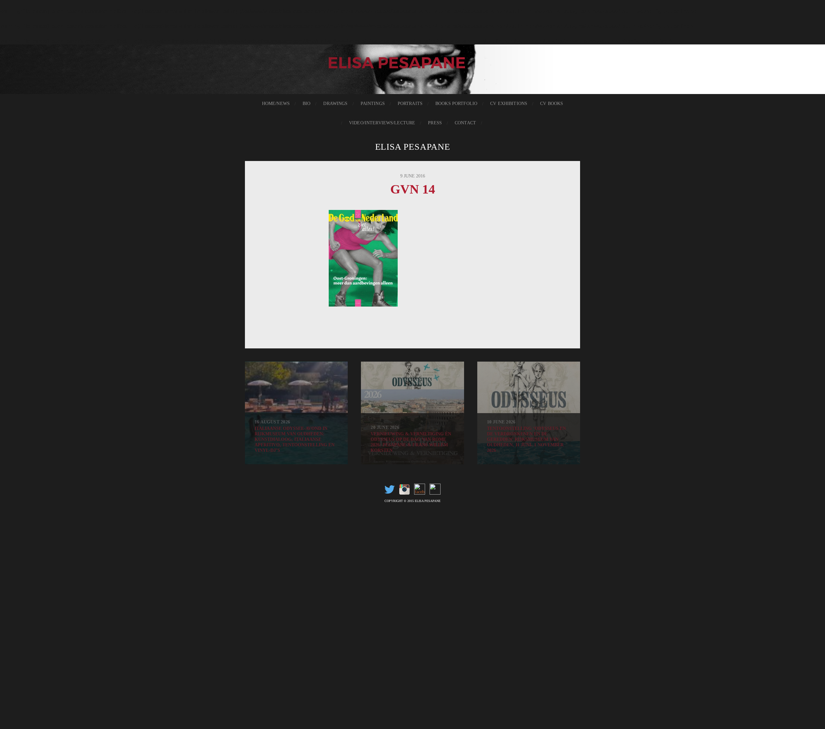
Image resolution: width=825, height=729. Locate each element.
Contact (465, 122)
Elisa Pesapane (412, 147)
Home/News (276, 103)
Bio (306, 103)
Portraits (410, 103)
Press (435, 122)
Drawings (335, 103)
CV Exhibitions (508, 103)
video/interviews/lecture (382, 122)
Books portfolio (456, 103)
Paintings (373, 103)
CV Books (551, 103)
